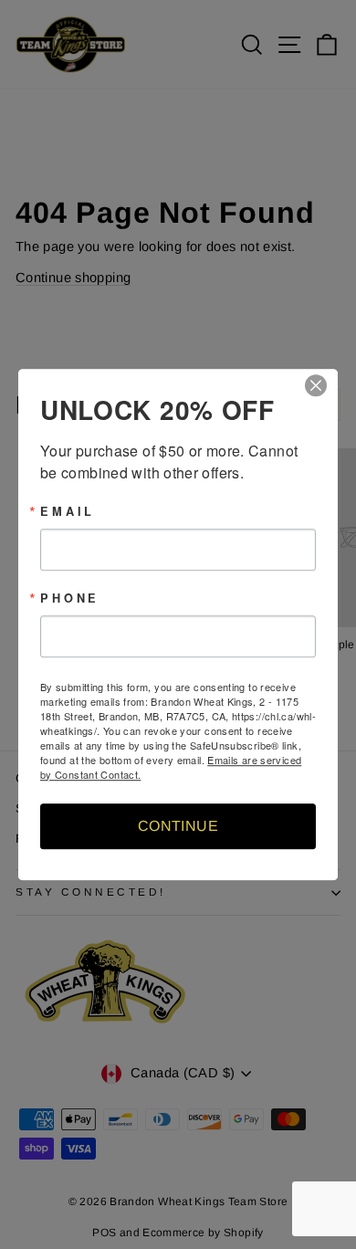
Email (67, 512)
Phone (69, 598)
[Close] (321, 385)
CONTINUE (178, 826)
